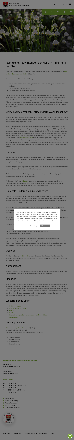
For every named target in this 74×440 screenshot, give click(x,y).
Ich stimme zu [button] (45, 226)
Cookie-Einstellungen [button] (32, 226)
